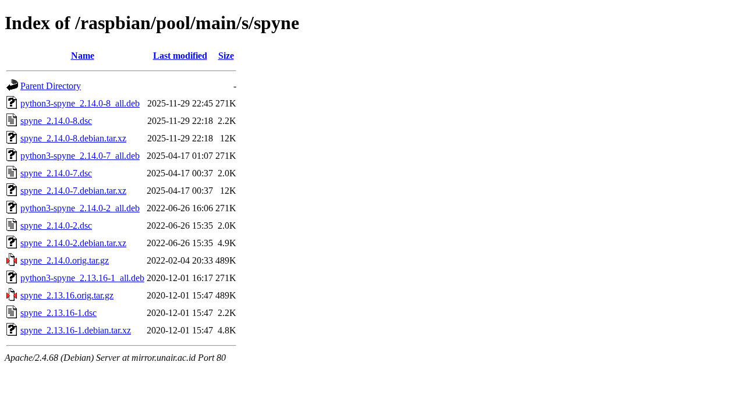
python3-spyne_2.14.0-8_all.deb (80, 103)
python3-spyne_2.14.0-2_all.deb (80, 208)
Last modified (180, 56)
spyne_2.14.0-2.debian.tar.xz (73, 243)
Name (82, 56)
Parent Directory (50, 86)
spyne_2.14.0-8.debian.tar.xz (73, 138)
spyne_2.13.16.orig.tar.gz (66, 295)
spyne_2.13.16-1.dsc (58, 313)
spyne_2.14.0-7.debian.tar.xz (73, 191)
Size (226, 56)
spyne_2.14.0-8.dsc (56, 121)
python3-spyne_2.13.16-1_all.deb (82, 278)
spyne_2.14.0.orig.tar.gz (64, 260)
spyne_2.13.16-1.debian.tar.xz (75, 330)
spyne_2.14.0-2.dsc (56, 225)
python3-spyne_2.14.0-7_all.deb (80, 156)
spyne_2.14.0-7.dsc (56, 173)
